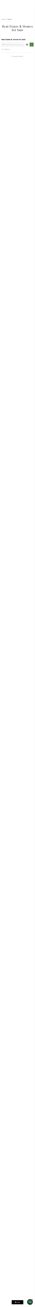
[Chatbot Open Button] (30, 1302)
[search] (14, 44)
